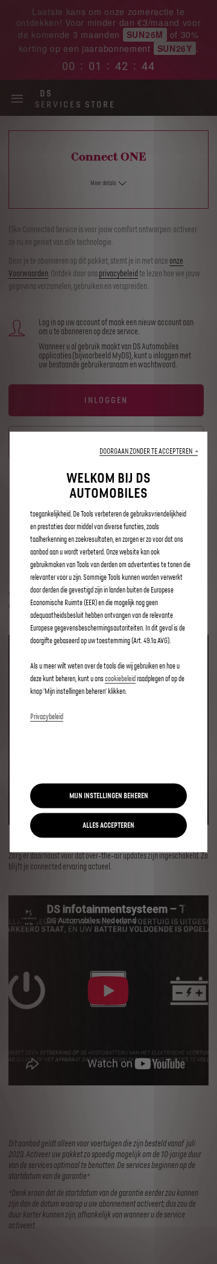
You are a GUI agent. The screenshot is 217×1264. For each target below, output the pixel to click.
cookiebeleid (120, 678)
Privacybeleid (46, 716)
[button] (148, 451)
